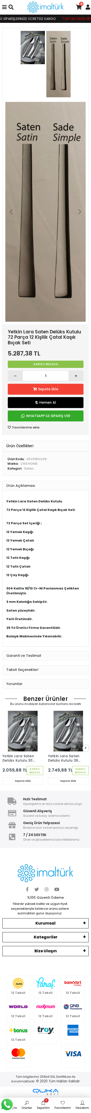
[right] (86, 748)
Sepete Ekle (48, 389)
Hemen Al (47, 402)
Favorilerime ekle (26, 427)
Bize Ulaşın (45, 951)
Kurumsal (45, 923)
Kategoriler (46, 937)
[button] (11, 212)
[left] (5, 748)
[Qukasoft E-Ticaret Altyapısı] (45, 1092)
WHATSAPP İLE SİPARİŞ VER (48, 415)
